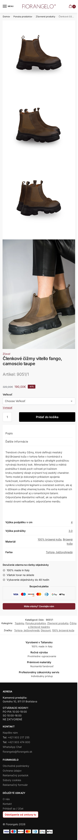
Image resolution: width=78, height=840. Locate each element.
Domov (6, 16)
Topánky (19, 623)
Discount (46, 630)
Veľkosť (7, 394)
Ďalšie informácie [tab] (16, 441)
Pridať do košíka (47, 417)
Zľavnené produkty (45, 16)
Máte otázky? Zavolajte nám (39, 606)
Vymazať (7, 407)
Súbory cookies (12, 780)
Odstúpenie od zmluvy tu (20, 814)
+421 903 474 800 (19, 742)
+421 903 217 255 (18, 737)
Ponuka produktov (22, 16)
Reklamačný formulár (15, 784)
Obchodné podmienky (16, 765)
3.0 (71, 530)
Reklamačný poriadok (15, 775)
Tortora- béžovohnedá (59, 552)
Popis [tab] (9, 433)
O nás (6, 799)
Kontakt (7, 803)
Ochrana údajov (12, 770)
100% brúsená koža (49, 539)
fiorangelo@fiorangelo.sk (17, 751)
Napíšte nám (10, 732)
